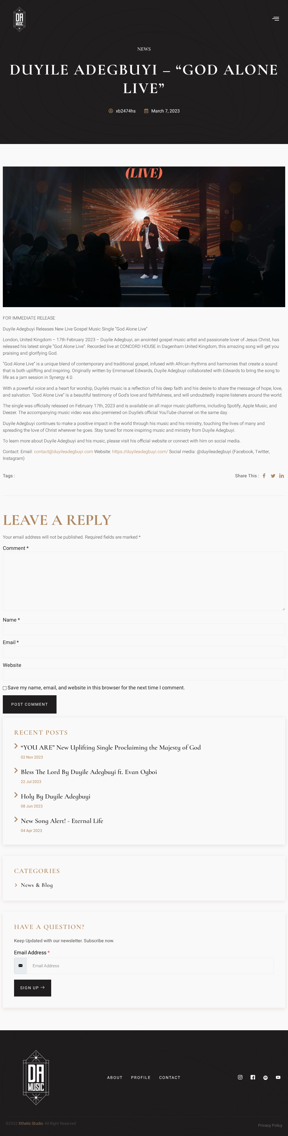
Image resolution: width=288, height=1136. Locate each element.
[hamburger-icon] (276, 19)
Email (11, 642)
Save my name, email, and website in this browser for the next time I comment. (96, 687)
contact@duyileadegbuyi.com (63, 451)
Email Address (32, 952)
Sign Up (30, 988)
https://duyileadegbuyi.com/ (140, 451)
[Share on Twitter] (273, 476)
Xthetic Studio (31, 1123)
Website (12, 665)
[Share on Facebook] (264, 476)
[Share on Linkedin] (281, 476)
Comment (16, 548)
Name (11, 620)
